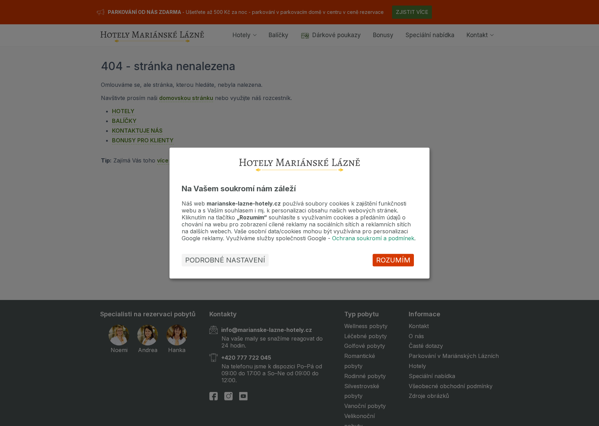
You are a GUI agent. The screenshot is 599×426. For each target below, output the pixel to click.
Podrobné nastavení (225, 260)
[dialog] (299, 213)
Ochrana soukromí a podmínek (373, 238)
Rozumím (393, 260)
